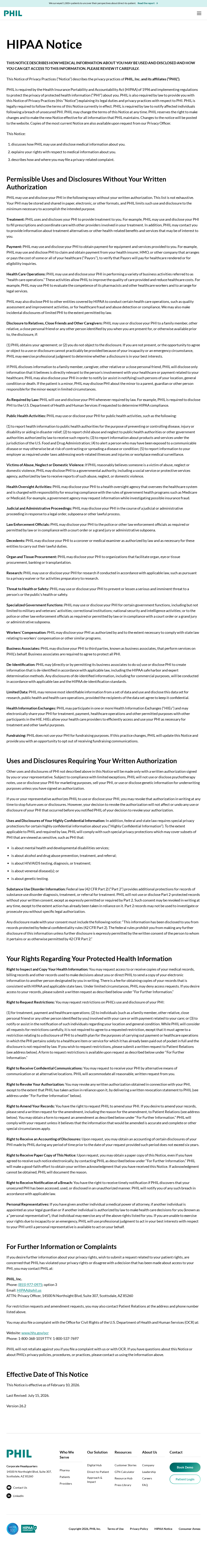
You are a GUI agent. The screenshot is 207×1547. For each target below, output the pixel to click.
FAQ (145, 1485)
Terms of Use (115, 1528)
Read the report (146, 3)
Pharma (65, 1470)
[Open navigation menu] (199, 13)
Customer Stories (125, 1465)
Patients (65, 1477)
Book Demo (185, 1467)
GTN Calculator (124, 1472)
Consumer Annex (190, 1528)
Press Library (123, 1485)
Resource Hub (123, 1478)
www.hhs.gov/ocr (35, 1333)
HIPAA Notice (163, 1528)
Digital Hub (94, 1465)
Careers (147, 1478)
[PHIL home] (13, 13)
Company (148, 1465)
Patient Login (185, 1479)
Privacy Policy (139, 1528)
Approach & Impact (94, 1479)
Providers (66, 1483)
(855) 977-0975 (30, 1284)
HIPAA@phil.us (29, 1290)
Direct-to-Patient (98, 1472)
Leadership (149, 1472)
